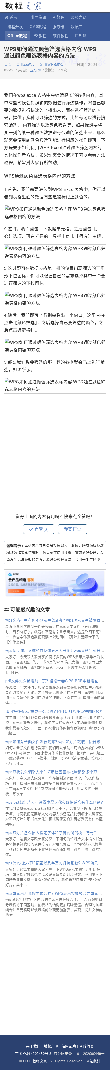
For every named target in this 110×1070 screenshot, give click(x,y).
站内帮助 (69, 1045)
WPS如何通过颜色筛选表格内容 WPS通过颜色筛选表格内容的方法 (50, 52)
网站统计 (93, 1060)
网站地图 (86, 1045)
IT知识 (81, 35)
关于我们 (33, 1045)
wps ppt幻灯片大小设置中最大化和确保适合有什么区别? (54, 802)
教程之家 (23, 6)
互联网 (36, 70)
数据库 (76, 26)
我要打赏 (72, 529)
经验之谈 (79, 17)
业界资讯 (38, 17)
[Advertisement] (55, 452)
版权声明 (51, 1045)
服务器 (58, 26)
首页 (14, 17)
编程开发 (15, 26)
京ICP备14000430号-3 (33, 1053)
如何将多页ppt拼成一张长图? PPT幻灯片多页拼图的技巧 (54, 711)
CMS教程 (38, 26)
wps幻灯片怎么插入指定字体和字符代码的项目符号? (50, 832)
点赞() (41, 529)
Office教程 (17, 35)
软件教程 (60, 35)
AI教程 (58, 17)
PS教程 (40, 35)
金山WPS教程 (52, 64)
